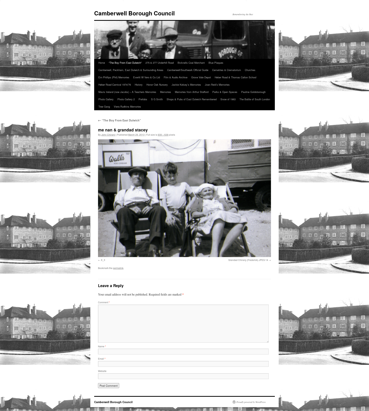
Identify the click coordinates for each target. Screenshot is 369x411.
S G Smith (157, 99)
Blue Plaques (216, 62)
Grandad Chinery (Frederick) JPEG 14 (248, 259)
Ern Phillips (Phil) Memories (113, 77)
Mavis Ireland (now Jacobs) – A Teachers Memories (127, 92)
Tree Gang (104, 106)
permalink (118, 268)
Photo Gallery (106, 99)
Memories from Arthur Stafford (192, 92)
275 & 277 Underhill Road (159, 62)
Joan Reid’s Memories (217, 84)
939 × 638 (163, 134)
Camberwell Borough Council (134, 13)
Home (101, 62)
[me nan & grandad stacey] (184, 198)
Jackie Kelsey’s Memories (186, 84)
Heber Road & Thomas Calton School (235, 77)
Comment (104, 302)
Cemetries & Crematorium (226, 70)
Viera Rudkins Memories (127, 106)
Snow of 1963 (228, 99)
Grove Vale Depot (201, 77)
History (139, 84)
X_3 (103, 259)
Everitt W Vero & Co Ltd (146, 77)
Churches (250, 70)
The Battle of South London (254, 99)
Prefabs (143, 99)
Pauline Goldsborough (253, 92)
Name (102, 346)
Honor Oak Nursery (157, 84)
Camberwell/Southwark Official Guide (187, 70)
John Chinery (108, 134)
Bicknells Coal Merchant (191, 62)
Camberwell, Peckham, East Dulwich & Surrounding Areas (130, 70)
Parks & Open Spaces (224, 92)
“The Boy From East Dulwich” (125, 62)
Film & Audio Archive (175, 77)
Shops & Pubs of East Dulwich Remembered (192, 99)
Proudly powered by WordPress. (251, 401)
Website (102, 371)
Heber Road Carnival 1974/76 (114, 84)
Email (102, 358)
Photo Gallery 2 (126, 99)
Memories (165, 92)
